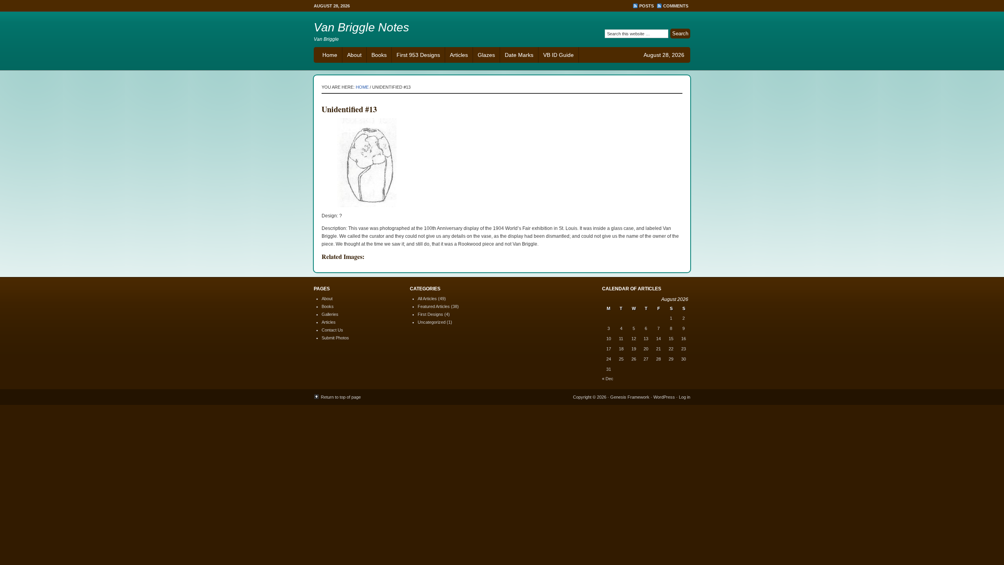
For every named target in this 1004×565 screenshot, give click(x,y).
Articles (459, 55)
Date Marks (519, 55)
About (354, 55)
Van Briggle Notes (361, 27)
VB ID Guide (558, 55)
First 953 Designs (418, 55)
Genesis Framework (629, 397)
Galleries (330, 314)
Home (329, 55)
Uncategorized (432, 322)
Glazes (486, 55)
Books (379, 55)
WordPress (664, 397)
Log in (684, 397)
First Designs (430, 314)
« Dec (607, 378)
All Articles (427, 298)
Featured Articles (434, 306)
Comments (675, 6)
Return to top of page (341, 397)
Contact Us (332, 330)
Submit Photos (335, 337)
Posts (646, 6)
